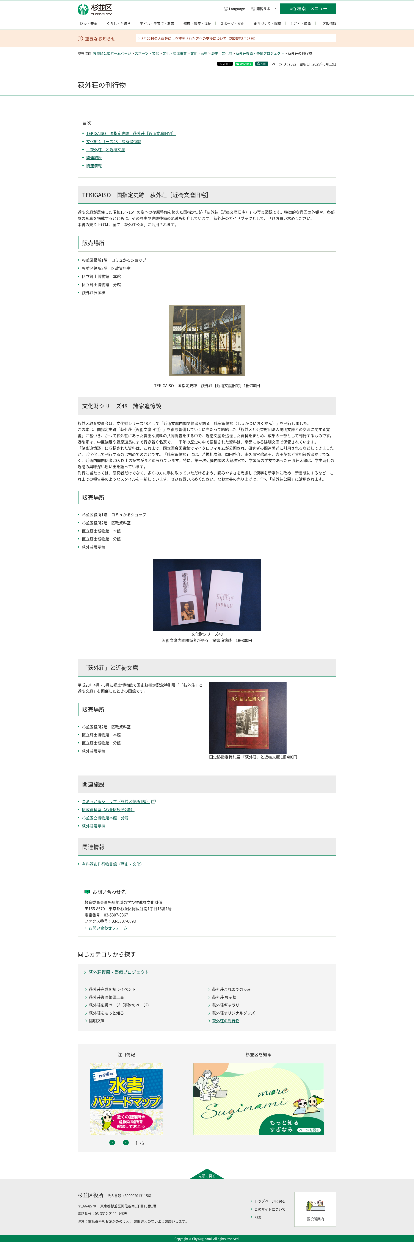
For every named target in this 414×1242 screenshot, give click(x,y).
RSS (257, 1217)
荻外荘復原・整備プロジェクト (260, 53)
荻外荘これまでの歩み (231, 989)
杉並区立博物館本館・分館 (105, 818)
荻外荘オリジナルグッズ (233, 1013)
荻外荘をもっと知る (106, 1013)
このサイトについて (269, 1209)
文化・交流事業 (175, 53)
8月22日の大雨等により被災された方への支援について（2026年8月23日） (199, 38)
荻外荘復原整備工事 (106, 997)
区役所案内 (315, 1218)
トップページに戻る (269, 1200)
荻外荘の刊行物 (225, 1021)
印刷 (263, 63)
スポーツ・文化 (147, 53)
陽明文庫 (97, 1021)
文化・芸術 (199, 53)
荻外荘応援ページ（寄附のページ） (120, 1005)
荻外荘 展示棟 (224, 997)
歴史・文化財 (221, 53)
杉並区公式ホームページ (112, 53)
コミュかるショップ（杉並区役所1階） (116, 801)
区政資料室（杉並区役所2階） (108, 810)
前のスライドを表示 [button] (112, 1142)
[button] (234, 8)
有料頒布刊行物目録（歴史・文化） (113, 864)
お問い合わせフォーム (108, 928)
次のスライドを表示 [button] (126, 1142)
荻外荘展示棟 (93, 826)
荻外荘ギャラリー (227, 1005)
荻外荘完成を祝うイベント (112, 989)
